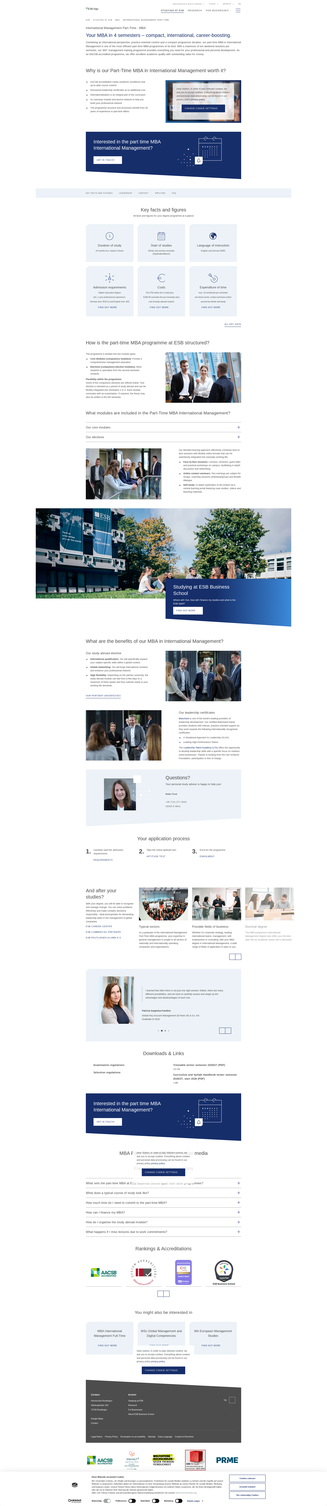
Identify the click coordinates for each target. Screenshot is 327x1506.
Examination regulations (109, 1065)
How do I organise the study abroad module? (116, 1222)
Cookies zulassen (247, 1478)
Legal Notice (96, 1437)
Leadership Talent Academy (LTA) (200, 747)
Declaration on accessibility (132, 1437)
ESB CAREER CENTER (99, 926)
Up (225, 1400)
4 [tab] (168, 1030)
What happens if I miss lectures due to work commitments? (126, 1232)
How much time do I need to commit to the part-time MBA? (126, 1202)
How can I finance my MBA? (105, 1212)
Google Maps (97, 1419)
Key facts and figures (99, 193)
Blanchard (184, 718)
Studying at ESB (172, 10)
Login (212, 4)
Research (195, 10)
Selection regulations (107, 1072)
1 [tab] (158, 1030)
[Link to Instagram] (203, 1415)
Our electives (95, 437)
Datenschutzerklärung (186, 1493)
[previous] (232, 957)
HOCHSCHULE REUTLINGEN (187, 4)
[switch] (132, 1501)
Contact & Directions (184, 1437)
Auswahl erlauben (247, 1487)
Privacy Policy (111, 1437)
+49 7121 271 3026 (176, 802)
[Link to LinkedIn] (218, 1415)
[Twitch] (226, 1415)
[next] (238, 957)
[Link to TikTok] (211, 1415)
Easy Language (165, 1437)
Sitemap (151, 1437)
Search (227, 4)
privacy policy (198, 99)
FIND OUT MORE (185, 611)
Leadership (125, 193)
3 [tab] (165, 1031)
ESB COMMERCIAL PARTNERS (103, 932)
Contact (144, 193)
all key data (233, 324)
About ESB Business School (141, 1414)
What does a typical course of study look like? (117, 1193)
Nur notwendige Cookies (247, 1495)
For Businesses (217, 10)
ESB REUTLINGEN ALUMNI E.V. (104, 938)
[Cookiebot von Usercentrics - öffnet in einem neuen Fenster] (75, 1501)
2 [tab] (162, 1031)
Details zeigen (193, 1501)
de (239, 4)
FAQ (174, 193)
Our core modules (98, 427)
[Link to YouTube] (234, 1415)
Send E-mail (173, 806)
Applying (160, 193)
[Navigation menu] (238, 10)
